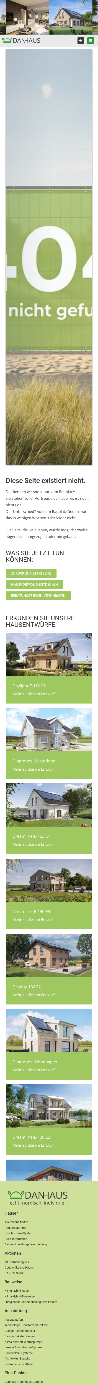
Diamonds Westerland (34, 761)
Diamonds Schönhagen (35, 1062)
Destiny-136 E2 (27, 986)
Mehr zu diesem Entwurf (33, 693)
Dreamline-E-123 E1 (31, 836)
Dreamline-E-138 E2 (31, 1137)
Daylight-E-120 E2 (29, 686)
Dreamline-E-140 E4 (31, 911)
